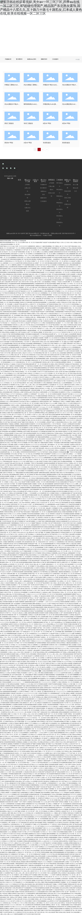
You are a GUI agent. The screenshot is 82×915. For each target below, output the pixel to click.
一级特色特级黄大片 (18, 416)
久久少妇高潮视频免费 (35, 362)
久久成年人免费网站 (46, 740)
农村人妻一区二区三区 (20, 354)
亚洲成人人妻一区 (45, 758)
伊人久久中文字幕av (67, 661)
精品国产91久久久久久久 (25, 717)
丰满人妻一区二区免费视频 (73, 611)
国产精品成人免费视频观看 (6, 369)
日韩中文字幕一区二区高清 (69, 354)
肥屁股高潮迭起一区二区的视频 (55, 266)
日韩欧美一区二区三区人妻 (40, 459)
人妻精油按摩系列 (34, 525)
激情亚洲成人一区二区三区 (62, 272)
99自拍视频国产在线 (15, 485)
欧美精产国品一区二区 (33, 573)
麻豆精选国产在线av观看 (68, 620)
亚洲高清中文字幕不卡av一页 (68, 657)
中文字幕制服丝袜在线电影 (45, 431)
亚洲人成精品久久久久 (62, 568)
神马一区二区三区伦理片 (32, 379)
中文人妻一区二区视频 (18, 689)
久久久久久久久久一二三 (61, 646)
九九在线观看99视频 (7, 343)
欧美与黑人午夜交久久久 (42, 676)
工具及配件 (55, 59)
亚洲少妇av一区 (54, 506)
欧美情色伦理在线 (27, 263)
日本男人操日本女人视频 (47, 538)
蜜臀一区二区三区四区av (74, 281)
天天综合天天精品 (74, 648)
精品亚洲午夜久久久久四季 (46, 455)
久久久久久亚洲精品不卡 (34, 336)
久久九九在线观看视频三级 (51, 315)
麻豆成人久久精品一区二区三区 (41, 319)
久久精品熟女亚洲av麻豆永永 (42, 534)
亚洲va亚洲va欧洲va (45, 489)
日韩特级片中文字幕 (66, 734)
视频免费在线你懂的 (36, 487)
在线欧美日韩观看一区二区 (56, 341)
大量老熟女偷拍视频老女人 (65, 571)
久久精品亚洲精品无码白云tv (62, 422)
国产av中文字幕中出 (9, 534)
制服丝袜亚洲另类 (48, 691)
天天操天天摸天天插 (10, 556)
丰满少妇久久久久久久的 (19, 461)
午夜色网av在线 (31, 579)
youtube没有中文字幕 (55, 437)
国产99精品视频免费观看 (11, 345)
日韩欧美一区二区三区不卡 (33, 351)
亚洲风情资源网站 (59, 710)
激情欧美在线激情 (10, 654)
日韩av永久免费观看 (56, 517)
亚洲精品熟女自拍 (18, 706)
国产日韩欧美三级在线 (53, 367)
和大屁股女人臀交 (53, 364)
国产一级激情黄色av (55, 401)
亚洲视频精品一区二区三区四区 (49, 293)
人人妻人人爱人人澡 (33, 384)
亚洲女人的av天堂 (44, 341)
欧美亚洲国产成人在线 (33, 757)
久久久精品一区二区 (49, 388)
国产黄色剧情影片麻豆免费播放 (8, 431)
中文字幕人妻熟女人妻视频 (67, 693)
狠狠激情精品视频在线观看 (31, 682)
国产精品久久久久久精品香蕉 (36, 764)
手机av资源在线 (72, 248)
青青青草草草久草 (9, 308)
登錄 (8, 178)
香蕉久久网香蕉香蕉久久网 (70, 339)
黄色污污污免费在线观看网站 (53, 540)
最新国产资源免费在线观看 (27, 285)
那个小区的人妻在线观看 (6, 689)
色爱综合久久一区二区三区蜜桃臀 (40, 575)
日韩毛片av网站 (15, 405)
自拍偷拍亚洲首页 (10, 360)
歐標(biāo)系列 (31, 59)
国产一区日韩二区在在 (13, 500)
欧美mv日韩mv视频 (48, 717)
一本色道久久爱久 (17, 581)
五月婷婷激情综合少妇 (62, 265)
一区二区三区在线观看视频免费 (44, 330)
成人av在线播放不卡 (75, 676)
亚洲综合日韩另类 (39, 388)
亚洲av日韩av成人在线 (26, 315)
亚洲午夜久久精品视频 (38, 766)
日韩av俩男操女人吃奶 (42, 566)
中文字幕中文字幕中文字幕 (51, 261)
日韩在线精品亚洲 (7, 461)
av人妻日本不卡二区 (33, 304)
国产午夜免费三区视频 (47, 715)
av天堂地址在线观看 (16, 309)
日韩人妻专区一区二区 (69, 656)
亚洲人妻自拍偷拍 (68, 584)
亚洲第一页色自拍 (50, 358)
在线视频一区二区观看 (15, 476)
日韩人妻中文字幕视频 (28, 388)
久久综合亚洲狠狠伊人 (44, 506)
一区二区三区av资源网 (30, 371)
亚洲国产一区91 (55, 598)
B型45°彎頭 (47, 123)
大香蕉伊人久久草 (64, 728)
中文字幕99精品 (44, 571)
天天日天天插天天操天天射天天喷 (63, 255)
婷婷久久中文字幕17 (54, 689)
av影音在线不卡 (32, 747)
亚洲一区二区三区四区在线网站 (14, 338)
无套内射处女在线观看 (32, 366)
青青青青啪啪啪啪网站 (42, 689)
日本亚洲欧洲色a (72, 251)
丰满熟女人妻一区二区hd (61, 246)
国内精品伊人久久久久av (11, 738)
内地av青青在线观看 (71, 715)
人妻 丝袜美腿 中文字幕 (32, 669)
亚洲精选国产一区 (41, 259)
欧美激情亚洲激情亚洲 (37, 526)
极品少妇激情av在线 (60, 358)
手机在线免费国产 (68, 433)
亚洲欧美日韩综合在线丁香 (25, 738)
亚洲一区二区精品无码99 (32, 341)
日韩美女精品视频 (66, 425)
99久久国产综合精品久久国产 (22, 332)
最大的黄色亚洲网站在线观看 (30, 472)
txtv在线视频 (14, 437)
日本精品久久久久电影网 (64, 465)
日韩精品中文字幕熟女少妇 (59, 611)
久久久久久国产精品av (66, 313)
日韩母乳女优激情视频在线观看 (28, 248)
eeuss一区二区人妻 (47, 407)
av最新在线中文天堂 (12, 291)
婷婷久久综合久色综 (38, 639)
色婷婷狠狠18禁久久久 (51, 515)
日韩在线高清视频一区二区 (38, 390)
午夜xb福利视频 (47, 611)
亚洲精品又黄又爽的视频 (66, 338)
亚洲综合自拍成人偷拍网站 (11, 596)
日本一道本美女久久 (20, 534)
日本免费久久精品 (38, 403)
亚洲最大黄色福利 (22, 536)
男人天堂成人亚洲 (19, 349)
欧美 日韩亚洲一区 (61, 603)
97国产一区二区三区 (56, 555)
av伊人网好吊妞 (33, 287)
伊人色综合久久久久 (5, 480)
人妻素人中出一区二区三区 (8, 270)
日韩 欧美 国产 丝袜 (16, 281)
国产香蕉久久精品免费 (68, 534)
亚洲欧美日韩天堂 (13, 287)
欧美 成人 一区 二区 (39, 491)
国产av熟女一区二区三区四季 (71, 538)
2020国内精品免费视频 (60, 362)
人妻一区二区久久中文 (35, 530)
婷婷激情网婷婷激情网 (9, 742)
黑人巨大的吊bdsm (73, 521)
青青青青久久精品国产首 (56, 513)
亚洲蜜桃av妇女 (17, 510)
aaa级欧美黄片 (56, 573)
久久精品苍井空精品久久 (53, 313)
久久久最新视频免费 (50, 504)
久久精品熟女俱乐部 (8, 687)
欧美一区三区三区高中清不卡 (10, 764)
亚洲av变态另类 (77, 373)
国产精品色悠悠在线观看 (43, 369)
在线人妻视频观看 (70, 253)
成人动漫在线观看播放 (75, 263)
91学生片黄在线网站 (10, 622)
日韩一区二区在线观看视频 (56, 556)
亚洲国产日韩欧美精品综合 (50, 476)
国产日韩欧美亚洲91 (56, 523)
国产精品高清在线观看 (50, 435)
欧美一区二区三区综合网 (21, 747)
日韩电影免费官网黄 (46, 294)
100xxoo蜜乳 (17, 478)
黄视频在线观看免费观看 (63, 287)
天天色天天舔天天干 (58, 289)
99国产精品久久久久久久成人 (7, 246)
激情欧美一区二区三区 (10, 695)
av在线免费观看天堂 (58, 584)
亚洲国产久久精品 (6, 586)
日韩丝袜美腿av (75, 304)
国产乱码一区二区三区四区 (30, 250)
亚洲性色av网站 (77, 390)
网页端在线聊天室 (39, 504)
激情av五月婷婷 (9, 478)
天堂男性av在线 (74, 444)
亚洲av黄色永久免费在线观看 (39, 392)
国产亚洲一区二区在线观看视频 (26, 437)
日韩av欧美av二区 (59, 278)
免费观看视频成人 (37, 343)
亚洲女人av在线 (11, 268)
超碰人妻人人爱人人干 (34, 274)
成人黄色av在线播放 (74, 427)
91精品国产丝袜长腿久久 (68, 394)
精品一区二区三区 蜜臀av (34, 251)
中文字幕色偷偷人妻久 (35, 326)
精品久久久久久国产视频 (12, 377)
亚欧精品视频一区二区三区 (63, 599)
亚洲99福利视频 (11, 272)
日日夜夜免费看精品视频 (24, 596)
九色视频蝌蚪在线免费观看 (23, 386)
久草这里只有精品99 (23, 764)
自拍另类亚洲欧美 (68, 556)
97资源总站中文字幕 (65, 302)
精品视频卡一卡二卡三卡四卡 (62, 323)
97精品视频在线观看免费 (49, 485)
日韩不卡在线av (72, 764)
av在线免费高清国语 (68, 508)
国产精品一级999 (52, 427)
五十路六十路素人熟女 (30, 306)
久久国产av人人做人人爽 (37, 414)
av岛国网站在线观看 (17, 704)
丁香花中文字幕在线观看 (75, 452)
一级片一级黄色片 (9, 366)
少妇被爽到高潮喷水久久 (21, 517)
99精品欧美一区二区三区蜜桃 (16, 663)
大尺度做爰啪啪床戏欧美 (8, 753)
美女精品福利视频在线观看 (31, 480)
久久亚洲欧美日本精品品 (34, 592)
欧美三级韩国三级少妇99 (9, 409)
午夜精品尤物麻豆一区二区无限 (67, 706)
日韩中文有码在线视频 (18, 375)
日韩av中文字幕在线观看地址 (21, 289)
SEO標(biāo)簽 (44, 233)
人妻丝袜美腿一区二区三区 (33, 583)
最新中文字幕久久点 (5, 736)
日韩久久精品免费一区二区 (57, 440)
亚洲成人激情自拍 (4, 358)
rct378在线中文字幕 (36, 377)
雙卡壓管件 (19, 59)
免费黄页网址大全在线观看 (73, 353)
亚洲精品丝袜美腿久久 (54, 613)
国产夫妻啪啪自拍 (73, 276)
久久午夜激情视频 (11, 525)
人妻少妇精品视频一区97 (28, 457)
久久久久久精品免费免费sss (58, 667)
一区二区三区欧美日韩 (54, 586)
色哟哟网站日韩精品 (39, 412)
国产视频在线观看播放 (49, 674)
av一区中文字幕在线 (55, 424)
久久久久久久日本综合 (54, 601)
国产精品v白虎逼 (20, 293)
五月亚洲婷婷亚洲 (58, 339)
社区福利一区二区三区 (53, 373)
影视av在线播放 (74, 287)
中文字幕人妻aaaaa (31, 324)
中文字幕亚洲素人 (69, 710)
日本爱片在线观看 (70, 274)
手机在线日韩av (15, 551)
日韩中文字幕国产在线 (54, 461)
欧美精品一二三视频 (52, 349)
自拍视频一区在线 (34, 339)
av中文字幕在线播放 (53, 392)
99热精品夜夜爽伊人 (43, 384)
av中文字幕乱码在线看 (27, 439)
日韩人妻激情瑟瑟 (47, 382)
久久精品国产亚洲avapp (57, 628)
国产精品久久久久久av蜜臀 (50, 403)
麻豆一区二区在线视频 (14, 315)
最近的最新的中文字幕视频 (16, 555)
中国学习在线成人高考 (51, 590)
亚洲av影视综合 (17, 439)
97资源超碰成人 (25, 489)
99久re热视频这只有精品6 (52, 570)
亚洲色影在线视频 (7, 601)
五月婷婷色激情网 (46, 280)
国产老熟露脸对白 (14, 570)
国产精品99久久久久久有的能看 (49, 347)
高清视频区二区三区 (23, 287)
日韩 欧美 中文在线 (5, 568)
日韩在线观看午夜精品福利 (25, 558)
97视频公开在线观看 (21, 672)
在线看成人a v (73, 601)
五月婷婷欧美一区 (29, 719)
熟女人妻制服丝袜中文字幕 (51, 276)
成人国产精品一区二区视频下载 (64, 736)
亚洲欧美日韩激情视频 (23, 528)
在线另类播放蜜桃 (34, 489)
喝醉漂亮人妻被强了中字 (18, 265)
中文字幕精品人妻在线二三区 (13, 502)
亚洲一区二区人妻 (49, 353)
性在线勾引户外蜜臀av (47, 326)
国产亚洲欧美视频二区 (21, 251)
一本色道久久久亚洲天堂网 (18, 749)
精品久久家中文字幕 (55, 753)
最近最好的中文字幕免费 (8, 384)
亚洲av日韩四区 (6, 504)
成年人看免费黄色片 (15, 278)
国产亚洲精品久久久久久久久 (58, 618)
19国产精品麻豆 (15, 736)
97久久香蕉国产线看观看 (14, 489)
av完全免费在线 (20, 491)
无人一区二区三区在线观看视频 (35, 547)
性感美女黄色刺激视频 (59, 274)
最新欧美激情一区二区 (49, 760)
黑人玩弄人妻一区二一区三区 (21, 294)
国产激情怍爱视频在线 (50, 562)
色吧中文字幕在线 (7, 472)
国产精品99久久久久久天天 (30, 444)
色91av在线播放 (75, 465)
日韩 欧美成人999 (18, 701)
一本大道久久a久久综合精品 (59, 294)
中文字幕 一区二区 (53, 446)
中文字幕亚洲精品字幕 (38, 353)
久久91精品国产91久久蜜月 (9, 319)
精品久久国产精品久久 (32, 455)
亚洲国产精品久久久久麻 (14, 285)
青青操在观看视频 (64, 601)
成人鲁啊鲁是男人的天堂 (40, 296)
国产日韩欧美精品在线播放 (14, 259)
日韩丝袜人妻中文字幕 (47, 362)
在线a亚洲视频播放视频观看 (7, 418)
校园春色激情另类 (8, 367)
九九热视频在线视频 (44, 399)
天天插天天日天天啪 (48, 343)
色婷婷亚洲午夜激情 (59, 483)
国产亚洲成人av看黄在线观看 (7, 553)
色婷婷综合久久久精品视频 (73, 429)
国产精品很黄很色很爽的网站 (70, 639)
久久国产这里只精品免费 (37, 448)
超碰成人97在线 (16, 364)
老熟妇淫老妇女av (9, 721)
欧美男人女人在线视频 (73, 672)
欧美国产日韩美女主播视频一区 (63, 738)
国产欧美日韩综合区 (74, 723)
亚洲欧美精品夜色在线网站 (9, 311)
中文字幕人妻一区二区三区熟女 (23, 261)
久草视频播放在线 (7, 416)
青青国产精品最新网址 (16, 609)
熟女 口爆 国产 (73, 422)
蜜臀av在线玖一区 (32, 517)
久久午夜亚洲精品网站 (60, 300)
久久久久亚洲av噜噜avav (68, 437)
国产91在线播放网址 (19, 628)
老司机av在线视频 (21, 513)
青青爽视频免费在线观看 (61, 678)
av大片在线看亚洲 (68, 289)
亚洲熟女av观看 (31, 313)
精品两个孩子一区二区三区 (50, 714)
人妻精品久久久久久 (9, 628)
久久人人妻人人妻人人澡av (52, 470)
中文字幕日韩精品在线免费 (46, 334)
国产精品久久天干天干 (9, 394)
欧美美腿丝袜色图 (44, 500)
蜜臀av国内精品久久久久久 (39, 603)
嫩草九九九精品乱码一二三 (49, 599)
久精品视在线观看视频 (52, 704)
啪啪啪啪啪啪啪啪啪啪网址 (27, 283)
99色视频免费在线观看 (14, 283)
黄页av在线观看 (26, 309)
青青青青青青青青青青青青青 (28, 452)
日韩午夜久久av (11, 611)
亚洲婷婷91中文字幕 (37, 321)
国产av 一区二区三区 (59, 334)
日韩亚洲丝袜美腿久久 (47, 605)
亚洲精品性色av (50, 433)
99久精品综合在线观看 (39, 465)
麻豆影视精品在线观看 (45, 257)
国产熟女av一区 (32, 598)
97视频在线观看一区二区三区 (38, 511)
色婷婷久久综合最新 (19, 699)
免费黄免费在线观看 (44, 472)
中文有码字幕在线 (6, 521)
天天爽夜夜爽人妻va (56, 510)
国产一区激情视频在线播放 (69, 280)
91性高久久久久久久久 (25, 523)
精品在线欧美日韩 (20, 409)
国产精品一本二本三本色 (24, 453)
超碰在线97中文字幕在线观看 (55, 708)
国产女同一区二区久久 (35, 289)
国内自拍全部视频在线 (7, 614)
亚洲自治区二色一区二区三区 (26, 328)
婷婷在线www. (31, 396)
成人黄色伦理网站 (60, 730)
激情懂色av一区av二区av (24, 255)
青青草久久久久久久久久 (16, 715)
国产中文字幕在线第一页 (15, 457)
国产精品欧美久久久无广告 (25, 291)
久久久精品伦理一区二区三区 (33, 749)
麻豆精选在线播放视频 (60, 418)
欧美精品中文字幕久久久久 (57, 270)
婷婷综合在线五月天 (58, 671)
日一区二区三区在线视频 (33, 710)
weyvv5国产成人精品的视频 (23, 360)
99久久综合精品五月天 (46, 573)
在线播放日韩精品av (69, 489)
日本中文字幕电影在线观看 (71, 525)
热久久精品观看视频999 (57, 609)
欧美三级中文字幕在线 (21, 399)
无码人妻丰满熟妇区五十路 (54, 467)
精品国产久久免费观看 (33, 656)
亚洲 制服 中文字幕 (9, 341)
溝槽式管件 (44, 59)
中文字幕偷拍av (70, 309)
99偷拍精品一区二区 (40, 540)
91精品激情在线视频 (71, 641)
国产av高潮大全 (29, 491)
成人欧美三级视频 (58, 326)
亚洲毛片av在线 (21, 635)
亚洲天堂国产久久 (15, 253)
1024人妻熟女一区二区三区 (63, 581)
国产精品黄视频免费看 (39, 358)
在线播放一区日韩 (36, 483)
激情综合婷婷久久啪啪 (24, 538)
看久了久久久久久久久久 (45, 682)
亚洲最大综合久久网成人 (59, 309)
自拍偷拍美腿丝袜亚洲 (33, 687)
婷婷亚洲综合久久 (9, 261)
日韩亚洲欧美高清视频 (49, 491)
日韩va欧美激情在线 (27, 541)
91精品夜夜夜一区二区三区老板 (61, 407)
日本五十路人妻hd (64, 747)
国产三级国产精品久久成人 (43, 598)
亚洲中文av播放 (61, 562)
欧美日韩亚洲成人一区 (20, 341)
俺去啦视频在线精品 (23, 659)
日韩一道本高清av (41, 266)
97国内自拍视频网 (6, 682)
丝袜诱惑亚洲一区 (40, 435)
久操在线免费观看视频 (53, 459)
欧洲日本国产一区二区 (14, 248)
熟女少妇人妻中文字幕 (25, 280)
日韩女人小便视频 (65, 401)
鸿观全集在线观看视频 (47, 289)
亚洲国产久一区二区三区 (37, 261)
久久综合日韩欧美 (54, 250)
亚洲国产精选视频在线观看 (24, 483)
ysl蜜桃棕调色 (50, 296)
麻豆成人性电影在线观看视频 (64, 511)
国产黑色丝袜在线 (66, 757)
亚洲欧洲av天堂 (53, 644)
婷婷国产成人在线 (57, 530)
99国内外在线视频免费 (61, 521)
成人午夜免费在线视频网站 (15, 708)
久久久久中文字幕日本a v (31, 506)
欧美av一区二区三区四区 (57, 489)
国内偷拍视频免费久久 (30, 699)
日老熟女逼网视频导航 (59, 732)
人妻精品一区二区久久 (5, 265)
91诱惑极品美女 (15, 429)
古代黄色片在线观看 (56, 757)
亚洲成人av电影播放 (21, 356)
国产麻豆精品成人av (20, 760)
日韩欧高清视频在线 (34, 425)
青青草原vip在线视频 (52, 285)
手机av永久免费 (20, 495)
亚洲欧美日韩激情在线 (31, 686)
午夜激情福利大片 (18, 250)
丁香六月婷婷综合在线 (29, 629)
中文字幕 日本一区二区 (27, 403)
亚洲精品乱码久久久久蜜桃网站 (59, 588)
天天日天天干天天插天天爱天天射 (15, 650)
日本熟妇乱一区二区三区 (10, 382)
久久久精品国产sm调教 (74, 261)
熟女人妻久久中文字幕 (35, 294)
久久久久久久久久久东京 (15, 403)
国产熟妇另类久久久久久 (56, 534)
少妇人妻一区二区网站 (26, 599)
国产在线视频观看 (53, 319)
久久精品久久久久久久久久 (27, 498)
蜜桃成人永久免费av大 (67, 317)
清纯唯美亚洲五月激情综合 (59, 641)
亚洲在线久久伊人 (4, 401)
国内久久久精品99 (70, 366)
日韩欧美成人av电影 (18, 392)
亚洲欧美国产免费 (12, 396)
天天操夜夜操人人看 (68, 708)
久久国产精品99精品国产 (33, 560)
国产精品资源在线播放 (50, 283)
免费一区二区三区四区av (30, 397)
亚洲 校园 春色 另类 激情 (18, 306)
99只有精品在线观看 (57, 257)
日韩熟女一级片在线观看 (74, 714)
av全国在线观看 (26, 476)
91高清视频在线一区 (38, 738)
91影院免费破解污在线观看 (69, 758)
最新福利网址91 (51, 366)
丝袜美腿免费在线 (50, 323)
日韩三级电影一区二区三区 (38, 736)
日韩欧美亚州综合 (32, 266)
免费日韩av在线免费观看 (25, 407)
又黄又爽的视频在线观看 (50, 263)
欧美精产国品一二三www (67, 669)
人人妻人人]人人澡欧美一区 (64, 439)
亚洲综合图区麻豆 (14, 401)
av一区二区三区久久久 (57, 656)
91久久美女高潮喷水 (45, 420)
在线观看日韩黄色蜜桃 (71, 321)
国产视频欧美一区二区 (44, 609)
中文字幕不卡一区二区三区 (13, 599)
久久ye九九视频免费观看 (47, 336)
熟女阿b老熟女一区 (68, 500)
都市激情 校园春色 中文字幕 (66, 577)
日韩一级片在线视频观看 (26, 276)
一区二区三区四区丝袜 (13, 276)
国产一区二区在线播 (45, 270)
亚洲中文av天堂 (47, 405)
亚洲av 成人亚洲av (28, 459)
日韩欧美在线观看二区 (42, 654)
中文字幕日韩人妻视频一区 (61, 296)
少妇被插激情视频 (58, 311)
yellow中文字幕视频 (22, 442)
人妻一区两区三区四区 (24, 641)
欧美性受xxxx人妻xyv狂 (19, 324)
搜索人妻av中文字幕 (11, 594)
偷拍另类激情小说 (69, 626)
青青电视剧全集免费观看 (8, 468)
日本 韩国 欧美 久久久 (66, 306)
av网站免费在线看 (73, 265)
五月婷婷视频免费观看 (38, 581)
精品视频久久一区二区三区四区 (19, 584)
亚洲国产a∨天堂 (63, 764)
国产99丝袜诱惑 (64, 635)
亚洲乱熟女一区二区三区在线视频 (36, 422)
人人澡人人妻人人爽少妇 (39, 590)
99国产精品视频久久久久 (17, 480)
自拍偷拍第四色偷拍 (55, 478)
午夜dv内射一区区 (75, 570)
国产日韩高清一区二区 (45, 594)
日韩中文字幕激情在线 (72, 498)
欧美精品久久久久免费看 (18, 616)
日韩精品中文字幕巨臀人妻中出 (60, 650)
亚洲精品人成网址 (74, 401)
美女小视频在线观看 (43, 442)
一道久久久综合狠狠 (9, 760)
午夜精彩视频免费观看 (22, 311)
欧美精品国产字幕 (20, 270)
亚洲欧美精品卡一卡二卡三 (52, 564)
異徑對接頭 (66, 143)
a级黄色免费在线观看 (33, 613)
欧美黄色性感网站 (14, 702)
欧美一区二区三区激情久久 (27, 253)
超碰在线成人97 (53, 676)
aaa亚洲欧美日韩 (13, 266)
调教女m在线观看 (41, 268)
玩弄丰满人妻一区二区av (20, 369)
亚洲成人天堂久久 (62, 403)
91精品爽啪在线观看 (42, 306)
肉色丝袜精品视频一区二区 (6, 706)
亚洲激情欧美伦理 (20, 440)
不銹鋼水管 (8, 59)
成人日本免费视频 (35, 453)
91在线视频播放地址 (27, 450)
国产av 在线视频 (72, 695)
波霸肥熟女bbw (35, 401)
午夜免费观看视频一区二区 (62, 674)
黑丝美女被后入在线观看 (25, 321)
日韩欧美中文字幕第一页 (47, 274)
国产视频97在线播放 (36, 743)
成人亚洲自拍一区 (7, 710)
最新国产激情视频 (52, 248)
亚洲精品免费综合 (55, 532)
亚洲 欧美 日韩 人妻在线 (18, 588)
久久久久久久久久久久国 (12, 381)
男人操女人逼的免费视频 (73, 526)
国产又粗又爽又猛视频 (29, 521)
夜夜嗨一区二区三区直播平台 (46, 300)
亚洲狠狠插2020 (61, 253)
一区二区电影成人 (47, 309)
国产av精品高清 (33, 528)
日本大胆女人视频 (32, 442)
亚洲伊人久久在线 (50, 268)
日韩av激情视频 (78, 478)
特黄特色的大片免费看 (55, 620)
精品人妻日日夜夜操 (57, 431)
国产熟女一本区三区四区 (44, 628)
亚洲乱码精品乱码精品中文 (14, 450)
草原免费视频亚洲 (15, 296)
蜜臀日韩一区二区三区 (16, 388)
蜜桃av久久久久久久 (64, 470)
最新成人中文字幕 (67, 431)
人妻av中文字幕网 (14, 680)
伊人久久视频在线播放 (43, 250)
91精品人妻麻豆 (43, 375)
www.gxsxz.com (10, 176)
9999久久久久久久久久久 (51, 695)
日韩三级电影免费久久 (58, 626)
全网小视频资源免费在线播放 (43, 510)
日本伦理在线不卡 (24, 347)
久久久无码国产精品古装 (60, 386)
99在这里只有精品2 (39, 470)
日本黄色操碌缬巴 (63, 452)
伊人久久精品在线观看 (52, 468)
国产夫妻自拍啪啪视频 (8, 517)
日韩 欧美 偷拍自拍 (17, 459)
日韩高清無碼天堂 (44, 345)
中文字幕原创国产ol (69, 609)
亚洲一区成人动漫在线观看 (64, 629)
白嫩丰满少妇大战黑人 (16, 353)
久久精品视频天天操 (64, 360)
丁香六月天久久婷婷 (21, 351)
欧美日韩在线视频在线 (12, 558)
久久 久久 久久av (52, 686)
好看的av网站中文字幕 (38, 562)
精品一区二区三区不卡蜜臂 (42, 663)
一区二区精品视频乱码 (27, 674)
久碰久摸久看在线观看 (39, 439)
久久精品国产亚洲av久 (54, 633)
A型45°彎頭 (28, 143)
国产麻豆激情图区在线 (9, 440)
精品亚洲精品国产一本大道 (24, 448)
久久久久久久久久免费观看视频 (24, 319)
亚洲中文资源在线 (31, 753)
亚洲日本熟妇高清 (52, 287)
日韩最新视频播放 (7, 324)
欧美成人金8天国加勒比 (11, 313)
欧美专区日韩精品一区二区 (62, 725)
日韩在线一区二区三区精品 (8, 740)
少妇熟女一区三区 (40, 482)
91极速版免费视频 (31, 330)
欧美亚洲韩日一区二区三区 (23, 272)
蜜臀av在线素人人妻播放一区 (60, 377)
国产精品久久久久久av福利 (33, 758)
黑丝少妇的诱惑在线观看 (29, 433)
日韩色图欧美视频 (76, 315)
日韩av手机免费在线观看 (33, 257)
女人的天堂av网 (42, 444)
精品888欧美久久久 (48, 381)
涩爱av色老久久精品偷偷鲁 (48, 351)
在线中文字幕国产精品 (44, 480)
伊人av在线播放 (51, 678)
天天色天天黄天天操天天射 (42, 354)
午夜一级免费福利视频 (59, 321)
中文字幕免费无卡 (55, 669)
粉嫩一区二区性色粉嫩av (65, 315)
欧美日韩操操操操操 (68, 727)
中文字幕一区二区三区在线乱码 (72, 702)
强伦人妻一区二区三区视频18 (33, 635)
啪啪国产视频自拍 (66, 510)
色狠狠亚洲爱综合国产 (30, 601)
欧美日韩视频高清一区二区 (43, 324)
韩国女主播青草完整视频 (16, 465)
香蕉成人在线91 (54, 399)
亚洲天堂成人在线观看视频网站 (71, 528)
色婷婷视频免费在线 (41, 349)
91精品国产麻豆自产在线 (8, 349)
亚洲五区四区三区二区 (16, 504)
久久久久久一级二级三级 (47, 278)
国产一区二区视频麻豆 (21, 734)
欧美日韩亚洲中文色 (74, 712)
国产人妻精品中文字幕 (59, 381)
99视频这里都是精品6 (40, 285)
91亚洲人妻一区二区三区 (23, 525)
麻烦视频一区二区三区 (15, 427)
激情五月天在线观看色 (58, 455)
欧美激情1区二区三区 (34, 424)
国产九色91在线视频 (30, 616)
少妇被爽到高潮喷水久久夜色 (40, 291)
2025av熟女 (14, 453)
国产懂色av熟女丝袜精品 (40, 474)
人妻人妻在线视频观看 (47, 483)
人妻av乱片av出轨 (49, 448)
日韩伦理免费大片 (38, 382)
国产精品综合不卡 (71, 482)
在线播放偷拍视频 (14, 717)
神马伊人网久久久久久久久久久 (53, 332)
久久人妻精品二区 (35, 596)
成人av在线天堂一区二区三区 (61, 749)
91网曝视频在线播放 (38, 622)
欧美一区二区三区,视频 (71, 455)
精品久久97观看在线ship (41, 586)
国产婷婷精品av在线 (25, 429)
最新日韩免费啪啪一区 (48, 246)
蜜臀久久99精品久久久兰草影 (50, 577)
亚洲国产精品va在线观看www (9, 667)
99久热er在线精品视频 (12, 339)
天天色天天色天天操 (39, 725)
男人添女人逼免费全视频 (42, 616)
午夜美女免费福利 (66, 687)
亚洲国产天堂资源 (56, 661)
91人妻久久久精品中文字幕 (64, 515)
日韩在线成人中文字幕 (35, 347)
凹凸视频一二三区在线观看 (9, 448)
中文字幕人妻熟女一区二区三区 (53, 317)
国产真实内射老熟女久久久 (70, 266)
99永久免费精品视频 (61, 549)
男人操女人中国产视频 (72, 300)
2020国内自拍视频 (56, 280)
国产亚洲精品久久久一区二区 (44, 584)
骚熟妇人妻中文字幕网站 (54, 291)
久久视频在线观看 (26, 526)
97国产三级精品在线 (41, 712)
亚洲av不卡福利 (16, 661)
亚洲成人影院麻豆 (53, 452)
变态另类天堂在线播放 (61, 491)
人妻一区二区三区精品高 (35, 702)
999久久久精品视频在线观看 (35, 536)
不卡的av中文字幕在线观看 (61, 502)
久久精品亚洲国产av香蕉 (53, 302)
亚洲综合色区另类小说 (55, 354)
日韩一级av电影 (73, 435)
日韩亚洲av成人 (57, 382)
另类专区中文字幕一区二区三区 (69, 332)
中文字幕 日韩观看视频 (28, 642)
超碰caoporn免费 (68, 341)
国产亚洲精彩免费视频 (40, 642)
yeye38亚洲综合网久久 (74, 285)
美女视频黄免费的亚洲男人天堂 (30, 609)
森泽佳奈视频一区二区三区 (60, 526)
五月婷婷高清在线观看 (17, 571)
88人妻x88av (44, 635)
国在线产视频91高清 (22, 422)
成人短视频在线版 (52, 571)
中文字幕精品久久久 (73, 487)
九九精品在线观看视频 (43, 409)
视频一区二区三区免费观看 (37, 429)
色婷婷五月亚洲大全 (14, 624)
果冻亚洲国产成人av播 (29, 676)
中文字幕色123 (31, 734)
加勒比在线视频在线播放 (46, 672)
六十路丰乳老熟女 (38, 577)
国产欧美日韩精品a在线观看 (73, 558)
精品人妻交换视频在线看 (6, 392)
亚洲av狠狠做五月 (13, 326)
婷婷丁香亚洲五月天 (26, 278)
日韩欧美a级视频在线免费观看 (67, 506)
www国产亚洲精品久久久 (51, 390)
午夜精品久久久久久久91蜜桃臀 (72, 659)
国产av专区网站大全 (62, 248)
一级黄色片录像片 (6, 397)
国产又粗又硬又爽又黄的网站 (29, 259)
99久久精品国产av (39, 328)
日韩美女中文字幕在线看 (26, 302)
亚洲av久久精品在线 (63, 427)
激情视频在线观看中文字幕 (53, 474)
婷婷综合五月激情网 (69, 405)
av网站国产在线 (50, 422)
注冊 (12, 178)
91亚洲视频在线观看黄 (68, 513)
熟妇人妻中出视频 (37, 599)
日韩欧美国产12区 (71, 343)
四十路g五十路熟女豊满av (51, 680)
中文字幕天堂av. (25, 485)
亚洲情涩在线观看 (56, 394)
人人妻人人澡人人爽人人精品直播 (32, 298)
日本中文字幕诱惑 (41, 433)
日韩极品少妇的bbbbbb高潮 (55, 375)
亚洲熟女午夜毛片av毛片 (26, 296)
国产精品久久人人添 (74, 760)
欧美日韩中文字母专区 (61, 579)
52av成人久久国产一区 (21, 384)
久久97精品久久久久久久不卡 (40, 373)
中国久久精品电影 (64, 444)
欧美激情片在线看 (22, 266)
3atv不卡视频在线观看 (25, 551)
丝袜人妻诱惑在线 (63, 319)
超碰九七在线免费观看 (70, 334)
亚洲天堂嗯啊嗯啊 (61, 558)
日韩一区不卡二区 (10, 734)
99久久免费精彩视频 (49, 255)
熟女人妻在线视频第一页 (36, 485)
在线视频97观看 (13, 605)
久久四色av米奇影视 (76, 356)
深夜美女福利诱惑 (50, 642)
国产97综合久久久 (57, 607)
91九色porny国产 (18, 433)
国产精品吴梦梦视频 (21, 268)
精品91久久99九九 (27, 353)
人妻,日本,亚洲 (60, 583)
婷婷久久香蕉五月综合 (57, 742)
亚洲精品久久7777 (65, 753)
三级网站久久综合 (34, 502)
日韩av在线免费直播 (21, 560)
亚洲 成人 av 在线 (76, 629)
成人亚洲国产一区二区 (38, 263)
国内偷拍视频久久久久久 (9, 362)
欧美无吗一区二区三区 (45, 656)
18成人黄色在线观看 (68, 411)
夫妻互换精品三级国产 (50, 308)
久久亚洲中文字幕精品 (39, 568)
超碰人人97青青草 (20, 654)
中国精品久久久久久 (15, 358)
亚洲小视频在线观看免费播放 (42, 437)
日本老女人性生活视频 (18, 470)
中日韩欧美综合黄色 (48, 321)
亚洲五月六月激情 (58, 538)
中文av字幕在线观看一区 (9, 386)
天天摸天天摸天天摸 (28, 465)
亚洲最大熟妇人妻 (27, 338)
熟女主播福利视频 (36, 278)
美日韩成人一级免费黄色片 (53, 259)
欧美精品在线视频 (4, 476)
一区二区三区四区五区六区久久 (54, 637)
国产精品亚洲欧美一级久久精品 (58, 324)
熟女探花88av (42, 304)
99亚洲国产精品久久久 (46, 560)
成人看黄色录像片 (63, 399)
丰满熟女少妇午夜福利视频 (15, 493)
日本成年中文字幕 (4, 465)
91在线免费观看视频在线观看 (36, 308)
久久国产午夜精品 (23, 500)
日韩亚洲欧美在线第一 (38, 558)
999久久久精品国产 (25, 323)
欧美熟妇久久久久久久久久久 (74, 386)
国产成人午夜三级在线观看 (66, 564)
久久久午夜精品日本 (43, 633)
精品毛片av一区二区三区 (15, 526)
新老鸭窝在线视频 (29, 265)
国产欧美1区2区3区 (62, 547)
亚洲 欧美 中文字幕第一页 (10, 483)
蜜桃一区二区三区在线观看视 (20, 573)
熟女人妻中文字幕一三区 (37, 281)
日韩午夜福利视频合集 (63, 676)
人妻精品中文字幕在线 (17, 298)
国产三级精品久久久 (42, 747)
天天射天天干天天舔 (42, 371)
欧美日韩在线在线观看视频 (40, 302)
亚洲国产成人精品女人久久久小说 (32, 497)
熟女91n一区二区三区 (9, 251)
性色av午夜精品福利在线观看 (46, 379)
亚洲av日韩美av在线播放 (8, 332)
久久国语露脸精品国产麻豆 (64, 644)
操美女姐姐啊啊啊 (32, 678)
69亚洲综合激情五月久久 (66, 532)
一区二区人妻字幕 (63, 261)
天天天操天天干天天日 (45, 525)
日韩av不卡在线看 (66, 369)
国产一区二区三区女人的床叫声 (24, 622)
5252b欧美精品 (70, 448)
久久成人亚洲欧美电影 (8, 330)
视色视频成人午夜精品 (50, 281)
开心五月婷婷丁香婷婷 (72, 579)
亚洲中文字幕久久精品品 (26, 373)
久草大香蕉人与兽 (45, 523)
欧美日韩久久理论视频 (7, 444)
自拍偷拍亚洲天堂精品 (47, 530)
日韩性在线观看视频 (5, 453)
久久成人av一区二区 (30, 349)
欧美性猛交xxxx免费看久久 (23, 394)
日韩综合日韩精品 (19, 371)
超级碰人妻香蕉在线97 (45, 687)
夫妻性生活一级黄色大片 (17, 676)
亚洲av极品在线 (41, 515)
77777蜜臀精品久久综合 (67, 478)
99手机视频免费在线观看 (65, 762)
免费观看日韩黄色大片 (51, 719)
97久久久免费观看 (31, 268)
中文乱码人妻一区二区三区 (46, 502)
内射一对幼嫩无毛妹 (62, 349)
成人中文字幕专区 (22, 396)
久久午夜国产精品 (39, 521)
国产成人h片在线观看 (50, 265)
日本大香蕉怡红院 (30, 354)
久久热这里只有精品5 (19, 379)
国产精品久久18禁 (35, 345)
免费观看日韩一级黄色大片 (35, 246)
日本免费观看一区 (64, 598)
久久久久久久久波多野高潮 (15, 263)
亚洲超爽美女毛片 (46, 702)
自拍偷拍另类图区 (37, 450)
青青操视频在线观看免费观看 (56, 755)
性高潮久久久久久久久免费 (58, 453)
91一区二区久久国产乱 (11, 728)
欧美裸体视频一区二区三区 (46, 339)
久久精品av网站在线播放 (75, 296)
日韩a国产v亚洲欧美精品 (44, 588)
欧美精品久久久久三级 (70, 278)
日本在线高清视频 (10, 336)
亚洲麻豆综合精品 (40, 579)
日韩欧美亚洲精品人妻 (9, 511)
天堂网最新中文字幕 (57, 508)
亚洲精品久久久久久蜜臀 (59, 343)
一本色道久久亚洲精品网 (67, 424)
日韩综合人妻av (68, 751)
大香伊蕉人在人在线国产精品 (47, 710)
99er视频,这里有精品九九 (44, 742)
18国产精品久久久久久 (68, 699)
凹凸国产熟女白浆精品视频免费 (52, 414)
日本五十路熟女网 (7, 573)
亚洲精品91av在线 (44, 556)
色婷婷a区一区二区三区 (71, 388)
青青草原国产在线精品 (64, 364)
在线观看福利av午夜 (62, 541)
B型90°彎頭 (66, 123)
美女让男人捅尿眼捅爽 (43, 495)
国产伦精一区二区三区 (36, 508)
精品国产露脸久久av (52, 519)
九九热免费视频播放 (67, 382)
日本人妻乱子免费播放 (57, 457)
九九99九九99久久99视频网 (66, 680)
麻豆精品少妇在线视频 (26, 343)
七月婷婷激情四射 (43, 446)
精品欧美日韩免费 (22, 598)
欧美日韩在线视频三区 (53, 697)
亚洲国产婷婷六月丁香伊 (72, 358)
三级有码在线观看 (14, 590)
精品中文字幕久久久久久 (10, 513)
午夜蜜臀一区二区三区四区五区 (52, 338)
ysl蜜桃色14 (36, 571)
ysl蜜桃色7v (40, 760)
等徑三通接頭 (28, 123)
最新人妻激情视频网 (67, 631)
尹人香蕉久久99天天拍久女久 (63, 268)
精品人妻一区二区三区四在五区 (17, 540)
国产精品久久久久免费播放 (37, 680)
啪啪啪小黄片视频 (61, 283)
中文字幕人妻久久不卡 (12, 414)
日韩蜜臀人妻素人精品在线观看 (24, 411)
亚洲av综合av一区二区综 (20, 618)
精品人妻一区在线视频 (24, 463)
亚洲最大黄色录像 (48, 607)
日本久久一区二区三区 (10, 515)
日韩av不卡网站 (66, 605)
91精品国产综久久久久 (5, 298)
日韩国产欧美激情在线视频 (66, 616)
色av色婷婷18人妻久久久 (43, 618)
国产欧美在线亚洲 (10, 356)
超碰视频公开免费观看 (65, 250)
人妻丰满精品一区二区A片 (29, 620)
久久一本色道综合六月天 (13, 323)
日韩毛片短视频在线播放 (72, 667)
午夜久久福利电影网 (63, 276)
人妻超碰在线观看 (24, 424)
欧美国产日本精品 (43, 461)
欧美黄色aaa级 (28, 392)
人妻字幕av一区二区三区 (56, 500)
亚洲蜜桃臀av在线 (21, 431)
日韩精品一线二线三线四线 (26, 474)
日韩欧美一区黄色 (18, 367)
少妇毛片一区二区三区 (45, 394)
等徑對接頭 (47, 143)
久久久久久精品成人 (50, 272)
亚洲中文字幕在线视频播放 (52, 360)
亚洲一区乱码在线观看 (12, 536)
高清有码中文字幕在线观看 (55, 727)
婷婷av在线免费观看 (8, 300)
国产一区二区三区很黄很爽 (8, 656)
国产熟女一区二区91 (21, 545)
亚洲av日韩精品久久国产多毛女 (10, 648)
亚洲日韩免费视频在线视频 (17, 334)
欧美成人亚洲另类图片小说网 (66, 468)
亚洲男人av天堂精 (60, 366)
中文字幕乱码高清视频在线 (8, 293)
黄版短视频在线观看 (7, 470)
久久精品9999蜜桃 (9, 583)
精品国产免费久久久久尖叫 (70, 257)
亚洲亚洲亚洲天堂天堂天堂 (60, 251)
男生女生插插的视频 (16, 412)
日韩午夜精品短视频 (66, 474)
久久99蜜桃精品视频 (64, 493)
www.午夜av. (70, 412)
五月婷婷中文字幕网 (42, 248)
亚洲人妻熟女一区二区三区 (11, 732)
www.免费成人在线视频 (47, 251)
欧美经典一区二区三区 (15, 564)
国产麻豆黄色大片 (6, 364)
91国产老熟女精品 (72, 246)
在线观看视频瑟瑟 (58, 336)
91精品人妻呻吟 (9, 629)
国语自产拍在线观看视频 (36, 611)
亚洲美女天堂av (38, 624)
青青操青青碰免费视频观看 (70, 336)
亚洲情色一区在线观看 (54, 442)
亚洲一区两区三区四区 (5, 317)
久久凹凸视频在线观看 (62, 308)
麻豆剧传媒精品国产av (12, 538)
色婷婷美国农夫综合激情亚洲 (41, 727)
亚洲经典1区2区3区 (8, 543)
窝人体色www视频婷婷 (36, 309)
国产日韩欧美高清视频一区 (40, 708)
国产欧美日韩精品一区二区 (48, 298)
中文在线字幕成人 (70, 381)
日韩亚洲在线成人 (50, 579)
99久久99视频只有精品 (53, 493)
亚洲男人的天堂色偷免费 (57, 596)
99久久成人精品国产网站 (75, 416)
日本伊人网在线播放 (56, 497)
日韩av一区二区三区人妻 (11, 562)
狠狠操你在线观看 (8, 758)
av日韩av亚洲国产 (13, 641)
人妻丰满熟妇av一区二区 (53, 444)
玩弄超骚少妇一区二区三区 (56, 384)
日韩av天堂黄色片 (9, 455)
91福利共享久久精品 (69, 536)
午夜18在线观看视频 (40, 719)
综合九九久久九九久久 (14, 467)
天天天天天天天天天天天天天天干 (62, 379)
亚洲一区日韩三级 (59, 371)
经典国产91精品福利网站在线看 (23, 553)
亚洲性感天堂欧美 (73, 319)
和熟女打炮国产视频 (36, 751)
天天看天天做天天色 (40, 265)
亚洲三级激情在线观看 (37, 255)
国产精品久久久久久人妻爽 (71, 483)
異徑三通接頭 (9, 123)
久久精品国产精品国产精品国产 (37, 311)
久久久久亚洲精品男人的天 (60, 330)
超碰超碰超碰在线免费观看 (10, 691)
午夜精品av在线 (29, 317)
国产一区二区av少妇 (36, 280)
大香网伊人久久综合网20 (29, 416)
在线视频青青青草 (39, 283)
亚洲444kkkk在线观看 (20, 468)
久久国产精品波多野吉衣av (62, 298)
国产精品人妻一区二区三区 (32, 420)
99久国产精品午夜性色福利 (10, 422)
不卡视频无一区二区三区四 (19, 710)
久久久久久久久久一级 (18, 497)
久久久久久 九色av (71, 345)
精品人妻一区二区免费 (39, 564)
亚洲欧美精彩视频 (64, 442)
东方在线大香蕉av (32, 742)
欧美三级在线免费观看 (50, 558)
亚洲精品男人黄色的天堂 (54, 306)
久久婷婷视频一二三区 (42, 601)
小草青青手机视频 (42, 693)
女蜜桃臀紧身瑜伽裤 (11, 633)
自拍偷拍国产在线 (20, 686)
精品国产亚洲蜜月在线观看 (28, 482)
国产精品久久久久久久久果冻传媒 (44, 701)
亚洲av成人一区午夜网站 (31, 588)
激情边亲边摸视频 (14, 684)
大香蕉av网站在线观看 (23, 667)
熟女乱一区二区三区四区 (24, 414)
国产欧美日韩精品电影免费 (71, 270)
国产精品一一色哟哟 (19, 446)
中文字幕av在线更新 (54, 635)
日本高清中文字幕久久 (25, 401)
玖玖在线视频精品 (29, 470)
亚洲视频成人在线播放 (21, 742)
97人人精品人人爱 (68, 409)
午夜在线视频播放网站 (49, 639)
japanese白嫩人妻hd (62, 416)
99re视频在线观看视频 (41, 396)
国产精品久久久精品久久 (18, 317)
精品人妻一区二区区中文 (27, 412)
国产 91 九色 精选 (68, 450)
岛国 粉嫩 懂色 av (21, 515)
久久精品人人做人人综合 (27, 467)
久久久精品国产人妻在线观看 (32, 650)
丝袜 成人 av (60, 536)
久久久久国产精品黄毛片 (9, 399)
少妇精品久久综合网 (33, 614)
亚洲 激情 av (78, 367)
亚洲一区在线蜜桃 (15, 603)
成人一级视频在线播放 (39, 317)
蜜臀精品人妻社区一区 (5, 755)
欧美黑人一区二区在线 (21, 656)
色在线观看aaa (8, 497)
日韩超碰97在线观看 (31, 409)
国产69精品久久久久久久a (47, 646)
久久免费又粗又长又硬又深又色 (33, 549)
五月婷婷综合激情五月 (45, 650)
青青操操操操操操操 (24, 339)
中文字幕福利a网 (71, 418)
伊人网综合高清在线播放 (45, 545)
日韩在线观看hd (76, 425)
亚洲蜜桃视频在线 (31, 468)
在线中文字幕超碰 (4, 646)
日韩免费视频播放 (8, 699)
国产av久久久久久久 (24, 326)
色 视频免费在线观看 (14, 347)
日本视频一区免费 (73, 650)
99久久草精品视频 (13, 321)
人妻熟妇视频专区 (27, 581)
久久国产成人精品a (63, 285)
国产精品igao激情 (56, 425)
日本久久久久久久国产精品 (70, 671)
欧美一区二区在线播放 (36, 386)
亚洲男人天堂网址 (65, 356)
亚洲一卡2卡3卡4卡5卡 (21, 246)
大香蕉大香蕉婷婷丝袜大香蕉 (9, 274)
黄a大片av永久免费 (28, 577)
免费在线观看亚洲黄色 (20, 330)
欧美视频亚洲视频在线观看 (37, 272)
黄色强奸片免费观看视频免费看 (22, 390)
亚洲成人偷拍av (59, 433)
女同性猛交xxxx (56, 356)
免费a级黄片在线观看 (37, 338)
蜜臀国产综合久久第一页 (73, 549)
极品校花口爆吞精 (45, 596)
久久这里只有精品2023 (74, 403)
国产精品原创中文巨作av (62, 463)
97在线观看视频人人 (8, 618)
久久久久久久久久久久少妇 (30, 693)
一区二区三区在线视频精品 (9, 257)
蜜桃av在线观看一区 (8, 639)
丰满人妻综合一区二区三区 (6, 379)
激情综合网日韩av (44, 401)
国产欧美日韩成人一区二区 (28, 586)
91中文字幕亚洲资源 (57, 594)
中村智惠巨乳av (9, 250)
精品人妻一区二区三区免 (73, 293)
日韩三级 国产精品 (18, 639)
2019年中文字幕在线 (33, 399)
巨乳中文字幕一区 (26, 281)
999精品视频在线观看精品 (40, 367)
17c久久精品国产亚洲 (38, 276)
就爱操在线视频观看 (64, 712)
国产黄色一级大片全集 (56, 369)
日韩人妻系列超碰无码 (9, 495)
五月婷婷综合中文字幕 (8, 371)
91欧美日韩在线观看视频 (33, 513)
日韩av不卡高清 (43, 366)
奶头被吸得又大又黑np (64, 392)
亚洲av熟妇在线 (58, 605)
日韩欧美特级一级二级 (27, 697)
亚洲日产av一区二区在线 (74, 588)
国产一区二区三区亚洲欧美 (41, 364)
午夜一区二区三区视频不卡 (29, 566)
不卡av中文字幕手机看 (48, 450)
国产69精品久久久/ (47, 377)
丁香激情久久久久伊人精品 (26, 684)
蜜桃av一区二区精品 (44, 440)
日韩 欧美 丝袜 (16, 343)
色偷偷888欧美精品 (14, 487)
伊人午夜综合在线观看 (59, 543)
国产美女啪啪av (30, 534)
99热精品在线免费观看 (49, 463)
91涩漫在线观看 (41, 416)
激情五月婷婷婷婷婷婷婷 (23, 671)
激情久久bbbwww (28, 367)
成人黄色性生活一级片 (32, 532)
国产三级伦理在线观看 (66, 613)
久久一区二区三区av (8, 390)
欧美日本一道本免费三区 (43, 620)
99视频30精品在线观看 (74, 485)
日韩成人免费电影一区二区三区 (65, 476)
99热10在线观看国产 (46, 453)
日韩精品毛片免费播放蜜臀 (32, 300)
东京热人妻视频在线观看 (68, 497)
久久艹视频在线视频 (18, 472)
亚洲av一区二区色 (73, 308)
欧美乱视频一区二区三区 (16, 657)
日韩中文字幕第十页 (10, 411)
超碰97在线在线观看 (73, 349)
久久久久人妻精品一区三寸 (32, 270)
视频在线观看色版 (31, 515)
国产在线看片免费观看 (18, 601)
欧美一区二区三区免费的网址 (13, 519)
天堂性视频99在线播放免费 (68, 259)
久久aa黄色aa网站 (32, 618)
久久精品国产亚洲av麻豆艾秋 (20, 304)
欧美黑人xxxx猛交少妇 (57, 528)
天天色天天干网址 (46, 661)
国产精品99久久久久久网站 (38, 323)
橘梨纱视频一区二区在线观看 (23, 556)
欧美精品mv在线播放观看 (11, 328)
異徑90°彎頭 (8, 143)
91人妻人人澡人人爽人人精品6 (58, 345)
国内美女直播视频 (9, 425)
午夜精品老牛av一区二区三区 (29, 631)
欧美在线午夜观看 (74, 351)
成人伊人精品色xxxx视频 (20, 613)
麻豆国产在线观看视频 (12, 255)
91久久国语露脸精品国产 (53, 693)
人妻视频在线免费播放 (25, 405)
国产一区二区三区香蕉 (25, 377)
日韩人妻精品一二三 (69, 440)
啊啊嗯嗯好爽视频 (8, 435)
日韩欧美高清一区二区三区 (37, 360)
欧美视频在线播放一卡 (20, 366)
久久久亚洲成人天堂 (58, 751)
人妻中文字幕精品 (19, 418)
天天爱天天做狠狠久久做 (50, 547)
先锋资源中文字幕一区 (21, 336)
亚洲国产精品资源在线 (31, 431)
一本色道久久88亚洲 (61, 281)
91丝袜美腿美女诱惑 (28, 568)
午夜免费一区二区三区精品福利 (57, 575)
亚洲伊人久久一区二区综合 (28, 478)
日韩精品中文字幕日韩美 (45, 356)
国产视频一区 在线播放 (44, 532)
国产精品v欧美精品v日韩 (41, 652)
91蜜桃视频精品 (15, 523)
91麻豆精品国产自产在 (38, 315)
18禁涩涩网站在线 (42, 287)
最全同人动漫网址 (46, 667)
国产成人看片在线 (66, 745)
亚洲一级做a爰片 (47, 508)
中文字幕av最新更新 (49, 725)
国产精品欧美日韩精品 (52, 304)
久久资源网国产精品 (5, 388)
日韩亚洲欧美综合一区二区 (22, 362)
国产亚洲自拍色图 (16, 674)
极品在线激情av (42, 678)
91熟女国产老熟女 (57, 397)
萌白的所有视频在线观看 (31, 495)
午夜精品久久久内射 (67, 684)
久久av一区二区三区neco (67, 291)
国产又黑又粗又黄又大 (19, 665)
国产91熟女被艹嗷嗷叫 (31, 628)
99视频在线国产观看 (19, 300)
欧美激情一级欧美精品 (63, 263)
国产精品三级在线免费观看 (36, 381)
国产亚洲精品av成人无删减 (40, 697)
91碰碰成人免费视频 (14, 424)
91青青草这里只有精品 (69, 311)
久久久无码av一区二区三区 (73, 283)
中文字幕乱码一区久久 (40, 498)
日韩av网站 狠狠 (30, 540)
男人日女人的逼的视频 (60, 353)
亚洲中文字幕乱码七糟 (64, 566)
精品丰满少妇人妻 (46, 497)
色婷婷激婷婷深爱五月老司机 (44, 397)
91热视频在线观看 (51, 551)
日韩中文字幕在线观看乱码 (23, 611)
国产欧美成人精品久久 (32, 356)
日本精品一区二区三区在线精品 (19, 644)
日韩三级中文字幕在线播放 (17, 549)
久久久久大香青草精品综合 (32, 375)
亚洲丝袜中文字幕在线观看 (31, 446)
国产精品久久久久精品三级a (56, 663)
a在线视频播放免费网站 (54, 652)
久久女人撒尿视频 (31, 721)
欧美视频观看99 (39, 253)
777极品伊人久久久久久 (18, 397)
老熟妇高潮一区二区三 (24, 508)
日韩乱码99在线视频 (14, 302)
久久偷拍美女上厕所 (46, 592)
